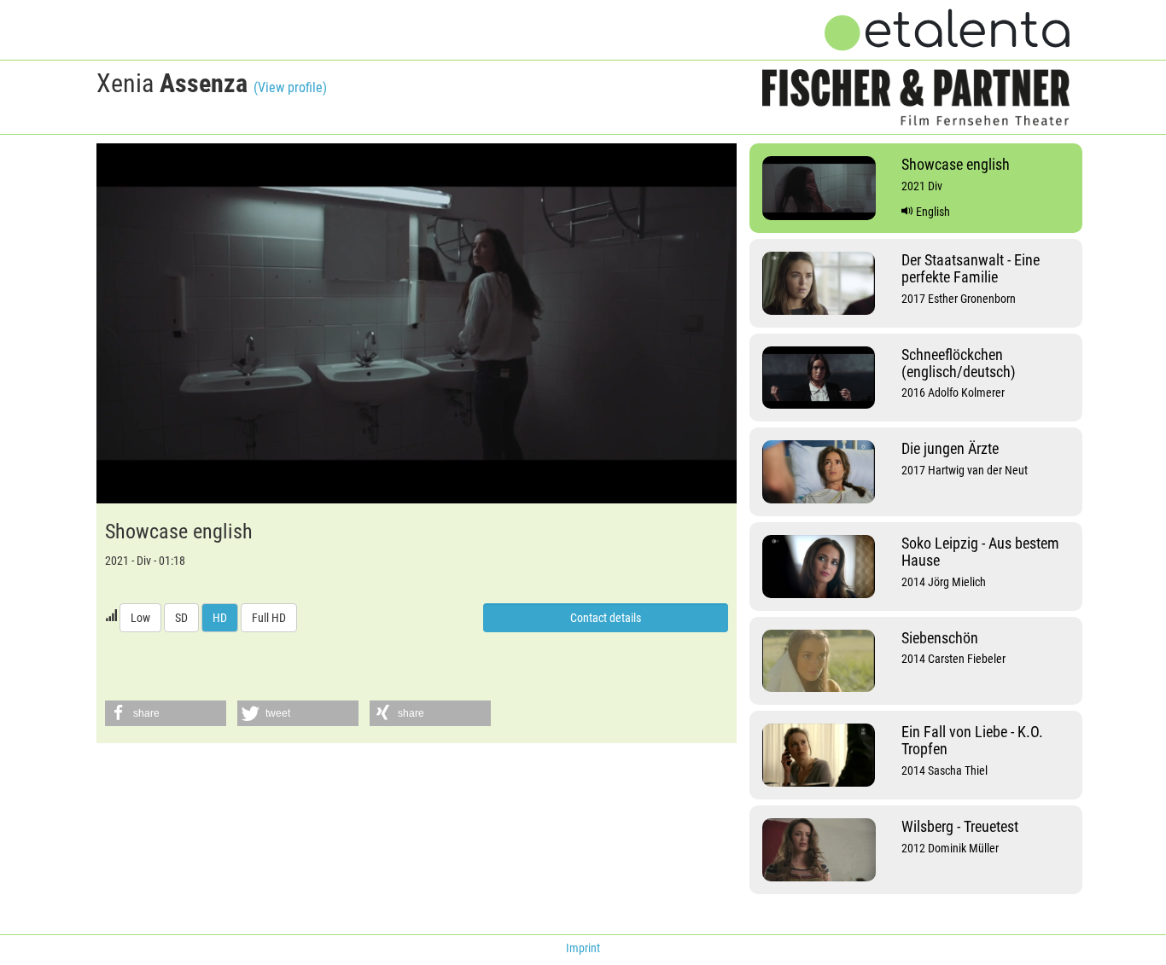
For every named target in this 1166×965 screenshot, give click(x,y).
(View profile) (290, 87)
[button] (165, 713)
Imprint (583, 948)
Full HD (269, 618)
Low (140, 618)
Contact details (605, 618)
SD (181, 618)
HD (220, 618)
